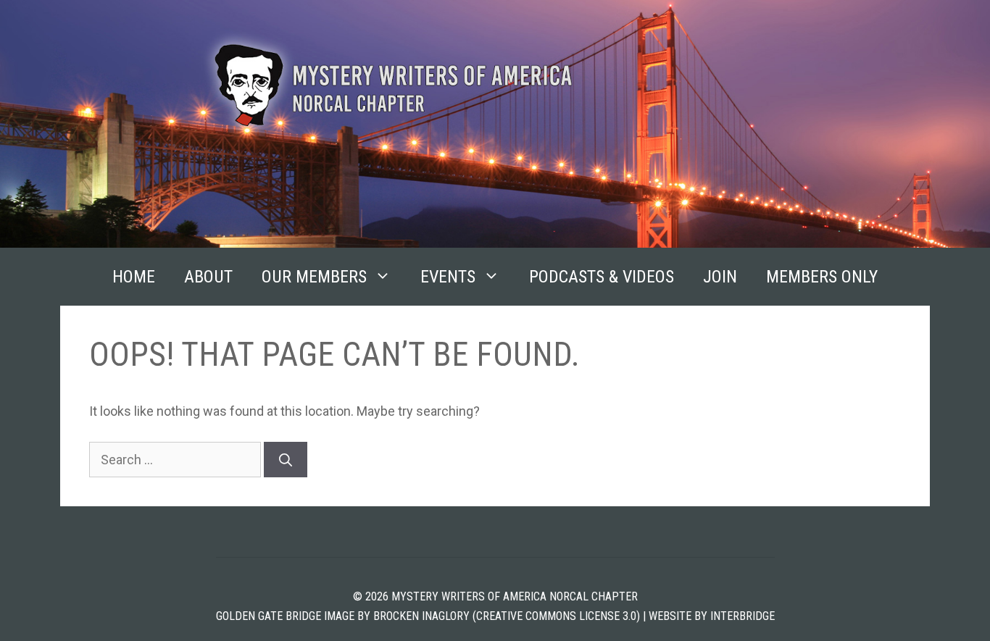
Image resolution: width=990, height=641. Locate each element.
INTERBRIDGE (742, 616)
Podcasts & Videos (601, 277)
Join (720, 277)
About (208, 277)
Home (133, 277)
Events (447, 277)
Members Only (822, 277)
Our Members (314, 277)
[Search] (285, 459)
